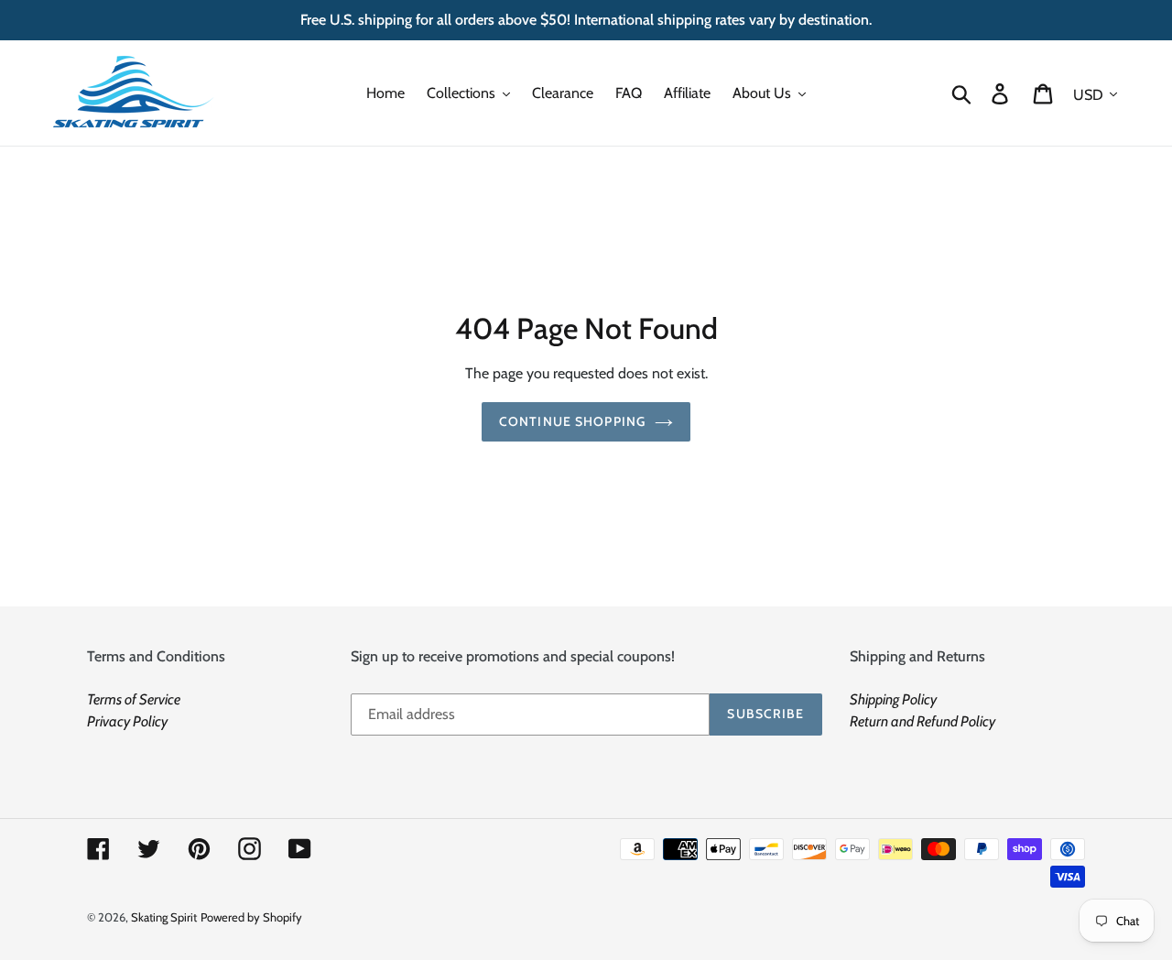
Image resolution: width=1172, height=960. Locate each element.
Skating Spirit (164, 917)
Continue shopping (572, 421)
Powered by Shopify (251, 917)
